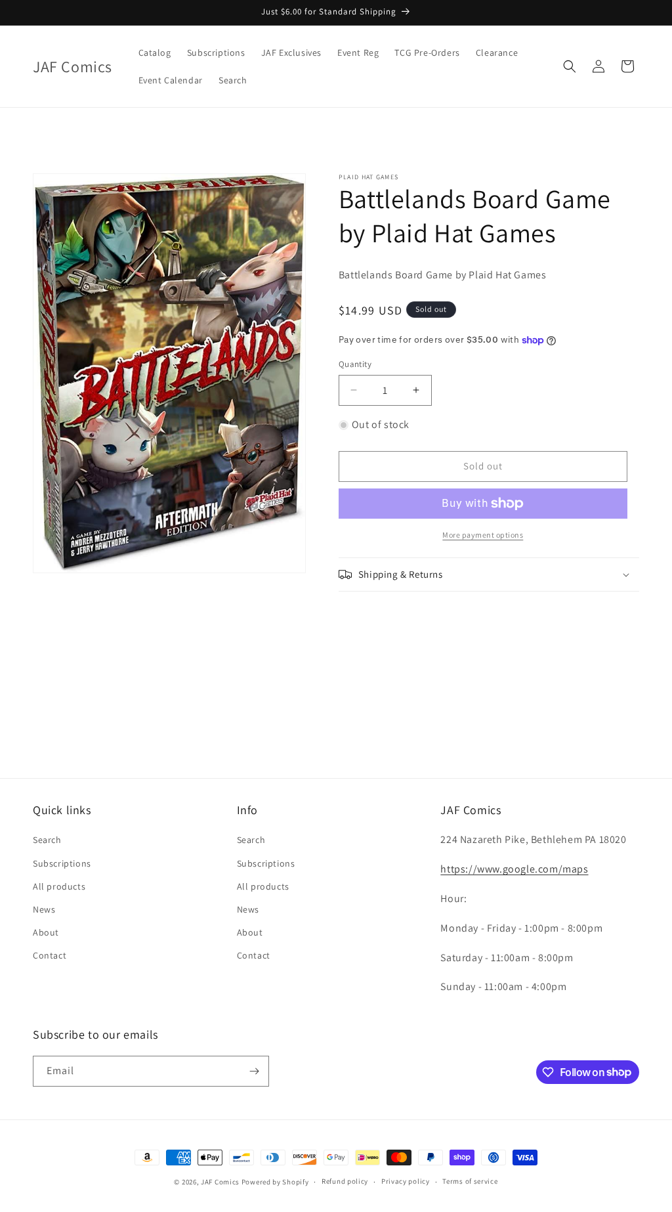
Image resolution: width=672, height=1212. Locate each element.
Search (47, 840)
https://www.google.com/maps (514, 869)
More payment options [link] (482, 535)
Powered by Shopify (275, 1181)
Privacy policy (405, 1181)
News (44, 909)
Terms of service (469, 1181)
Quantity (355, 364)
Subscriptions (62, 863)
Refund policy (345, 1181)
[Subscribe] (254, 1071)
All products (59, 886)
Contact (49, 955)
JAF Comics (220, 1181)
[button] (569, 66)
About (46, 932)
